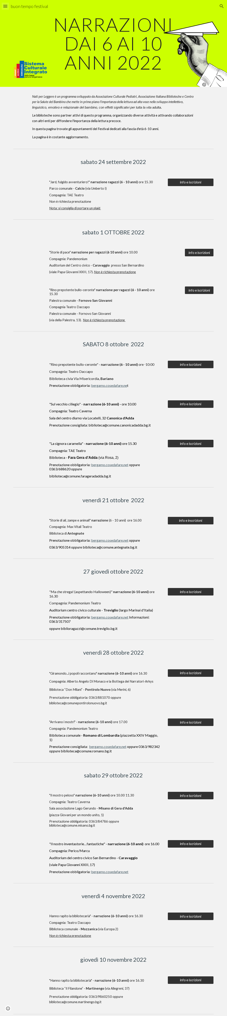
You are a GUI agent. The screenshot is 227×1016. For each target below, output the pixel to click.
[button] (5, 6)
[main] (113, 43)
